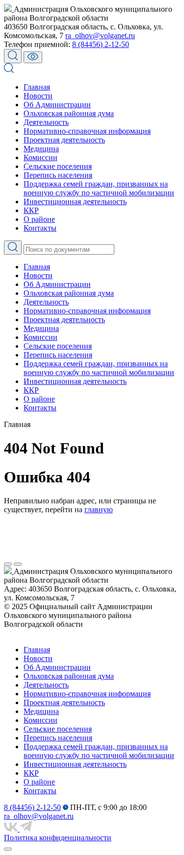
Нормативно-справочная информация (87, 131)
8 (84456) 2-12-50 (100, 44)
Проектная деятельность (64, 140)
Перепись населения (58, 175)
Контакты (40, 228)
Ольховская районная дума (69, 113)
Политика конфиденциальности (57, 837)
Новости (38, 96)
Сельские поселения (58, 166)
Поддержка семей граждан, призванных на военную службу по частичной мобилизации (99, 188)
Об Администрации (57, 104)
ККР (31, 210)
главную (98, 509)
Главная (37, 87)
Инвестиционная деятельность (75, 201)
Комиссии (40, 157)
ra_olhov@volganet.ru (100, 35)
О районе (39, 219)
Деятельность (46, 122)
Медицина (41, 148)
